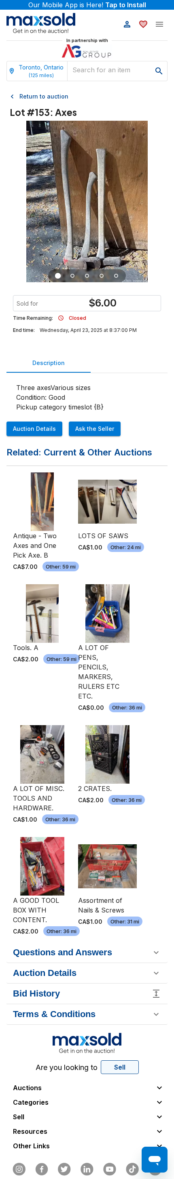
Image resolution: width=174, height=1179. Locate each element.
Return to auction (43, 96)
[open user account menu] (127, 24)
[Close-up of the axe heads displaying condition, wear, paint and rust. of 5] (72, 276)
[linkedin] (87, 1169)
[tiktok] (132, 1169)
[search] (159, 71)
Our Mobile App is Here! (87, 5)
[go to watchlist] (143, 24)
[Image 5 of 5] (116, 276)
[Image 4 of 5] (101, 276)
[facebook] (41, 1169)
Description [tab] (48, 362)
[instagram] (19, 1169)
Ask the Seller (94, 428)
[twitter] (64, 1169)
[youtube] (109, 1169)
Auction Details (34, 428)
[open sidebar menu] (159, 24)
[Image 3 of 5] (87, 276)
